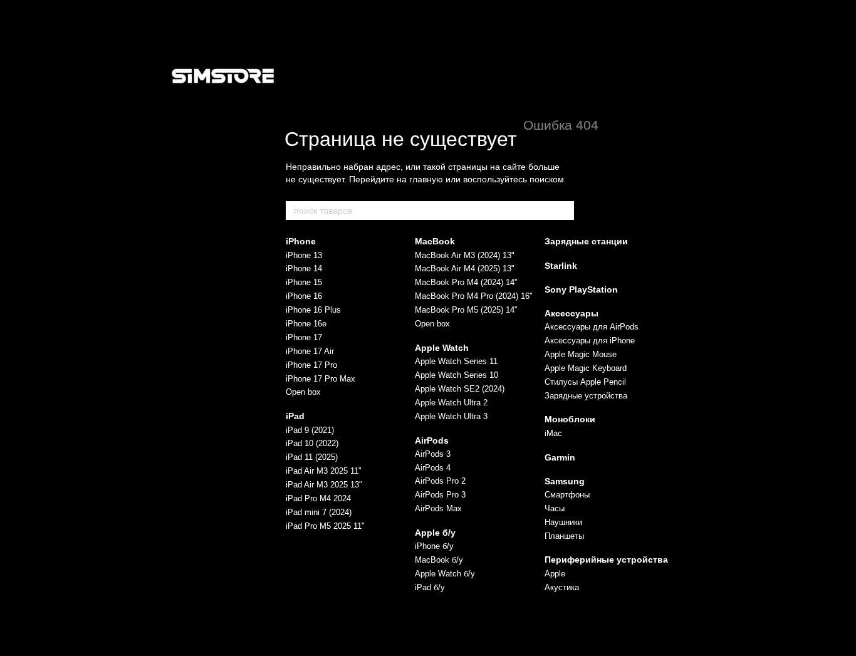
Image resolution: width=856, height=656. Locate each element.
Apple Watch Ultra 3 (451, 416)
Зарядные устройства (586, 395)
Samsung (565, 481)
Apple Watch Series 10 (456, 375)
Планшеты (564, 536)
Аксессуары (571, 313)
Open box (303, 392)
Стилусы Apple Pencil (585, 382)
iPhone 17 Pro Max (320, 378)
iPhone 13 (304, 255)
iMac (553, 433)
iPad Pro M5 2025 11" (325, 526)
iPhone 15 (304, 282)
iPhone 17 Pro (311, 365)
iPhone (301, 241)
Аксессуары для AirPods (592, 326)
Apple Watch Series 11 (456, 361)
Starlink (561, 266)
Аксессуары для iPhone (590, 340)
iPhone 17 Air (310, 351)
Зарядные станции (586, 241)
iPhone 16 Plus (313, 310)
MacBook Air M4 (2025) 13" (464, 268)
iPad (295, 416)
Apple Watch (442, 348)
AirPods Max (438, 508)
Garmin (560, 457)
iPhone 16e (306, 323)
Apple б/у (435, 533)
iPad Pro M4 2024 (318, 498)
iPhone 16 (304, 296)
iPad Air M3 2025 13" (324, 484)
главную (426, 179)
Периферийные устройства (606, 559)
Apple (555, 573)
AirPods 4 (433, 467)
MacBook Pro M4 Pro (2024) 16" (474, 296)
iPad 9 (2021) (310, 430)
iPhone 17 (304, 337)
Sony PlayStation (581, 289)
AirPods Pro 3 (440, 494)
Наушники (563, 522)
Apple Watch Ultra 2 (451, 402)
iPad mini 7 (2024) (319, 512)
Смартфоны (567, 494)
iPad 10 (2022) (312, 443)
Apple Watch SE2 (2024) (459, 388)
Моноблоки (570, 419)
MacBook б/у (439, 560)
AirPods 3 (433, 454)
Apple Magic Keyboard (586, 368)
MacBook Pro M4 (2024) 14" (466, 282)
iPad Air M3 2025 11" (324, 471)
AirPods (432, 440)
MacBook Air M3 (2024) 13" (464, 255)
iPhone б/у (434, 546)
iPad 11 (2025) (312, 457)
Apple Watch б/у (445, 573)
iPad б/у (430, 587)
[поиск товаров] (564, 210)
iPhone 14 (304, 268)
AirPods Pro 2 (440, 481)
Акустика (562, 587)
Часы (555, 508)
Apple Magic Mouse (581, 354)
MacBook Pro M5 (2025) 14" (466, 310)
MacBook (435, 241)
